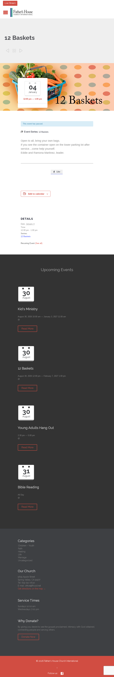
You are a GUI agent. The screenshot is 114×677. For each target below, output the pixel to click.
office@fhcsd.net (33, 586)
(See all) (38, 243)
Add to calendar (36, 193)
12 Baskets (26, 236)
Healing (21, 551)
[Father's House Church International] (21, 12)
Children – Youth (26, 545)
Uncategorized (25, 560)
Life (20, 554)
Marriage (22, 557)
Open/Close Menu (5, 12)
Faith (20, 548)
